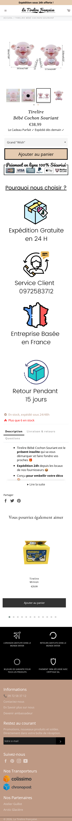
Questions (12, 438)
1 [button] (34, 105)
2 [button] (38, 105)
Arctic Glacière (13, 810)
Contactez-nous (13, 702)
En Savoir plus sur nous (18, 707)
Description (14, 431)
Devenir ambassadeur (18, 713)
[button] (9, 617)
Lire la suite (37, 484)
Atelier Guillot (12, 804)
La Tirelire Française (25, 819)
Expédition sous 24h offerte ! (36, 2)
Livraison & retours (41, 431)
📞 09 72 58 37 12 (14, 696)
